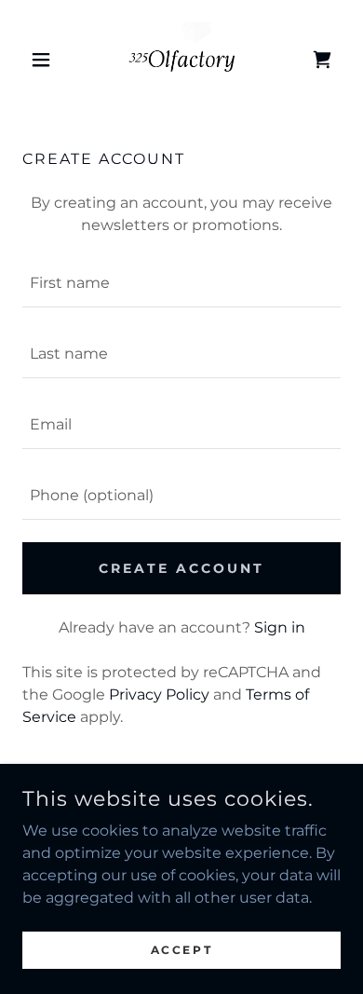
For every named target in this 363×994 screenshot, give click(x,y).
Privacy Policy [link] (159, 694)
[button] (46, 59)
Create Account (181, 568)
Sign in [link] (279, 627)
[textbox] (181, 283)
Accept (181, 950)
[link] (181, 59)
